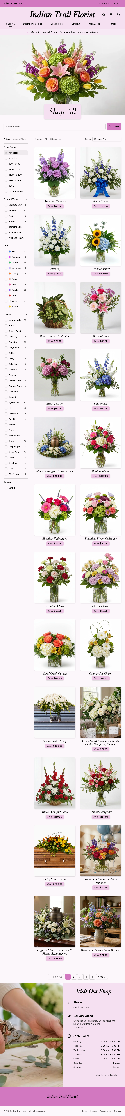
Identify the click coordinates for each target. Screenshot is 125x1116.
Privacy (93, 1111)
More (113, 23)
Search (116, 126)
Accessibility (105, 1111)
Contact (116, 3)
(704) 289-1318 (14, 3)
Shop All (10, 23)
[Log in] (111, 14)
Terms (84, 1111)
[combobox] (106, 139)
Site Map (117, 1111)
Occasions (94, 23)
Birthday (76, 23)
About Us (104, 3)
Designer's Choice (32, 23)
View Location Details (106, 1075)
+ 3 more (95, 1023)
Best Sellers (57, 23)
